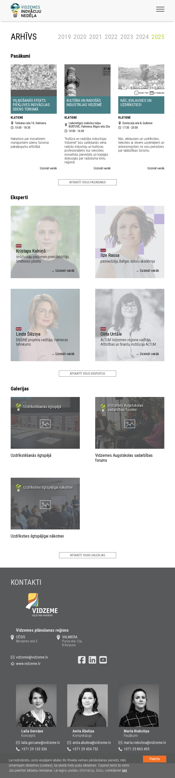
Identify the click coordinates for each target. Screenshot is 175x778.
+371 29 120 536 (34, 749)
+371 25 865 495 (136, 749)
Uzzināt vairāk (48, 168)
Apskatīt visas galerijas (87, 555)
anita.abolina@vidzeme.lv (92, 742)
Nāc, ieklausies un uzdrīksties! (136, 102)
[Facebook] (81, 660)
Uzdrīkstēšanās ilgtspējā (31, 455)
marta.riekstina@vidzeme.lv (145, 742)
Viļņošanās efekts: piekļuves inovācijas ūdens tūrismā (31, 104)
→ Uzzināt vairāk (62, 271)
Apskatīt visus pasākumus (87, 182)
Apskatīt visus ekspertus (87, 373)
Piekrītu (154, 759)
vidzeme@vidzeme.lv (32, 657)
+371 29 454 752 (85, 749)
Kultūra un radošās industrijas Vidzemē (84, 102)
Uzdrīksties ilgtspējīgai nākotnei (37, 536)
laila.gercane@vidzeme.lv (40, 742)
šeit (124, 770)
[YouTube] (103, 660)
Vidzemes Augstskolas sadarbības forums (124, 458)
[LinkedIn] (92, 660)
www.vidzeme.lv (28, 663)
